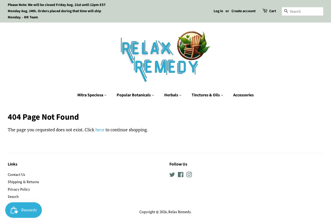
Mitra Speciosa (90, 95)
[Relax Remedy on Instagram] (189, 175)
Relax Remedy (179, 211)
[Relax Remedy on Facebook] (181, 175)
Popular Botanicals (134, 95)
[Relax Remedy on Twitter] (172, 175)
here (99, 130)
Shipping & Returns (23, 181)
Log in (218, 11)
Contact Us (16, 174)
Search (13, 196)
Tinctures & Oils (206, 95)
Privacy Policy (19, 189)
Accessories (243, 95)
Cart (272, 11)
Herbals (171, 95)
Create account (243, 11)
